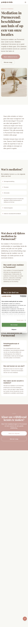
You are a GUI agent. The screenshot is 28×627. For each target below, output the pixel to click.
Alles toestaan (14, 324)
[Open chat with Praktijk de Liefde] (25, 619)
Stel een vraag (8, 62)
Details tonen (20, 320)
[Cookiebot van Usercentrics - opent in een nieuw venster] (20, 296)
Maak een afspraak (14, 433)
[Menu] (25, 2)
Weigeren (14, 329)
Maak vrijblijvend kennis (10, 57)
